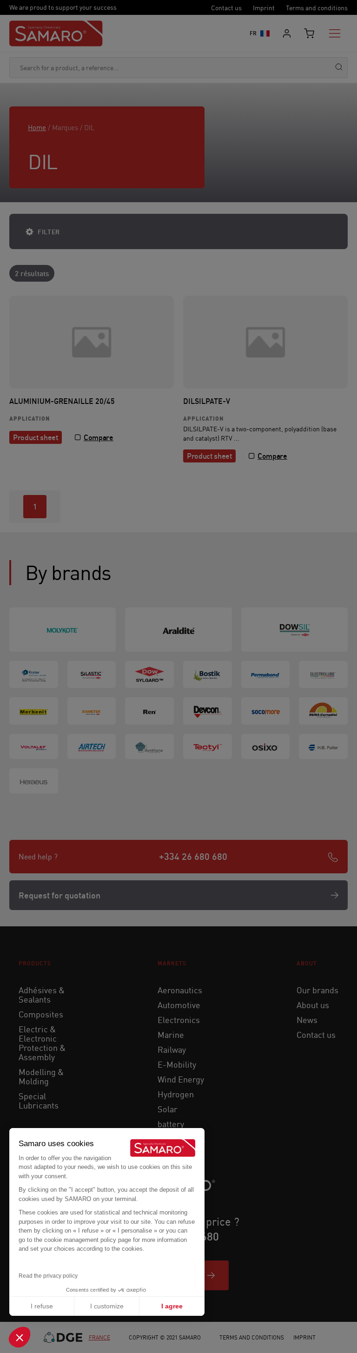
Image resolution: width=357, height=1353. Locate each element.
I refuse (42, 1306)
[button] (19, 1337)
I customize (107, 1306)
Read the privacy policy (48, 1276)
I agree (172, 1306)
